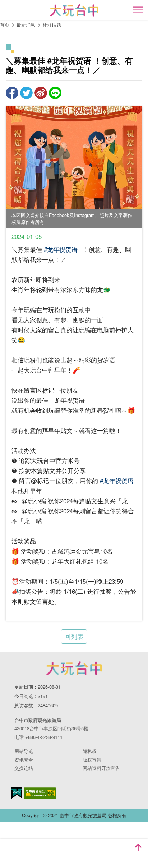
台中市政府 (74, 668)
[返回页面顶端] (138, 847)
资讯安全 (23, 759)
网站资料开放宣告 (101, 767)
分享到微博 (40, 93)
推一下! (26, 93)
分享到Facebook (12, 93)
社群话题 (51, 24)
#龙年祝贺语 (61, 249)
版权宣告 (92, 759)
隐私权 (90, 751)
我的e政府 (16, 793)
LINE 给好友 (55, 93)
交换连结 (23, 767)
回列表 (74, 636)
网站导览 (23, 751)
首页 (4, 24)
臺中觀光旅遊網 (74, 10)
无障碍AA (40, 793)
